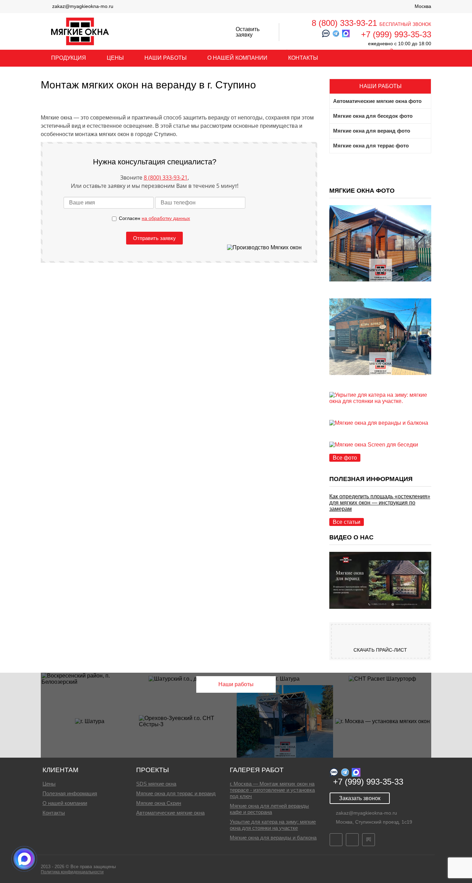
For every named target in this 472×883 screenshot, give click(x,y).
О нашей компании (237, 58)
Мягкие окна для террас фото (371, 145)
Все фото (345, 458)
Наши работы (165, 58)
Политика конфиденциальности (72, 872)
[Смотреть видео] (380, 607)
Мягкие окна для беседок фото (373, 116)
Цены (115, 58)
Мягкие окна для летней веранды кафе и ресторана (269, 809)
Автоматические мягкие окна (170, 813)
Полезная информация (70, 793)
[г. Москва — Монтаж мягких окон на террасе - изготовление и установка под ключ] (380, 295)
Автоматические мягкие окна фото (377, 101)
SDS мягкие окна (156, 784)
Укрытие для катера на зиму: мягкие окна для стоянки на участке (273, 825)
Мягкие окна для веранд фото (371, 131)
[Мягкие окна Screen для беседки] (373, 445)
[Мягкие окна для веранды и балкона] (378, 423)
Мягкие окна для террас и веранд (176, 793)
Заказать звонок (359, 798)
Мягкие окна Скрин (158, 803)
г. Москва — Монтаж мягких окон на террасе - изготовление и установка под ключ (272, 790)
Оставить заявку (247, 32)
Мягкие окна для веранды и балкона (273, 838)
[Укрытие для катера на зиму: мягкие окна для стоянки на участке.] (380, 401)
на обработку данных (166, 218)
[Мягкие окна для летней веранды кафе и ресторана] (380, 389)
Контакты (303, 58)
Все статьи (346, 522)
